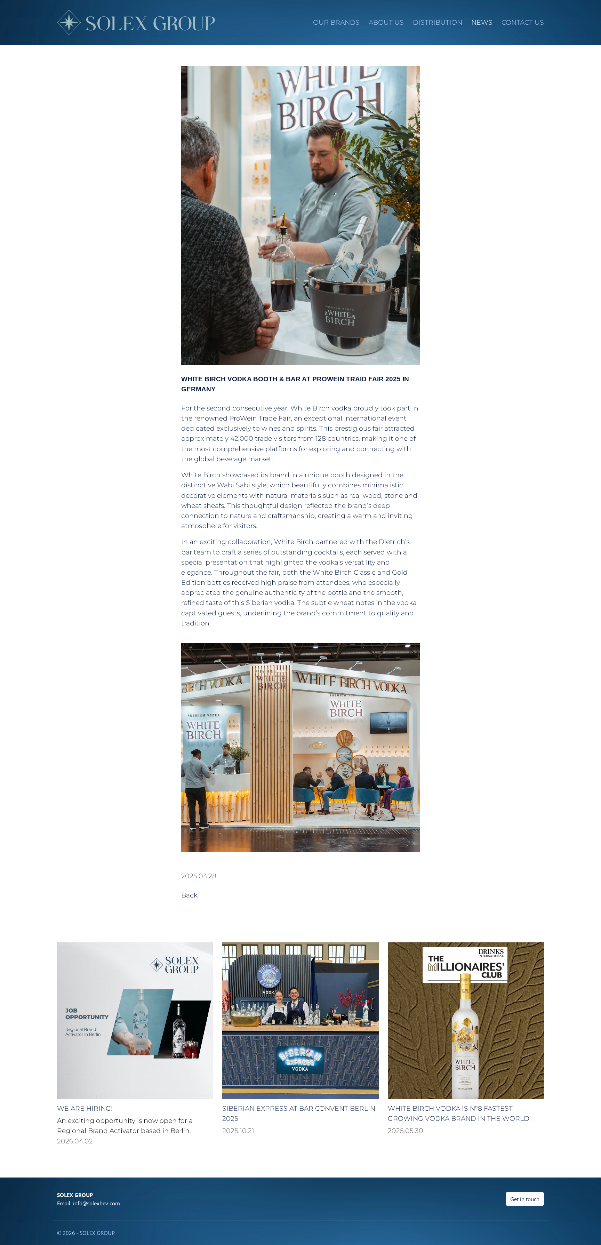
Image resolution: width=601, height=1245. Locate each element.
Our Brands (336, 22)
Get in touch (524, 1199)
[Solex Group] (135, 22)
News (481, 22)
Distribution (437, 22)
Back (189, 895)
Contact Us (523, 22)
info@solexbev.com (96, 1203)
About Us (386, 22)
